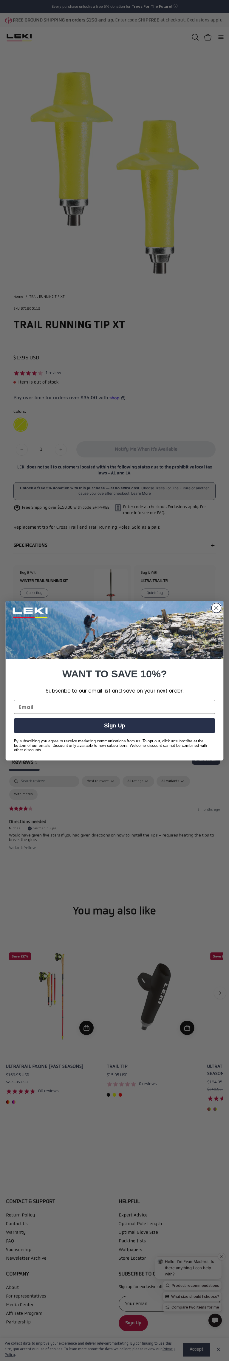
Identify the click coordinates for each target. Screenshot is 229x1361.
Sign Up (114, 725)
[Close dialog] (216, 608)
